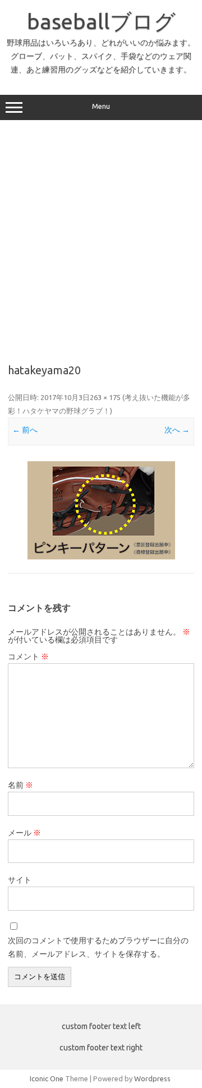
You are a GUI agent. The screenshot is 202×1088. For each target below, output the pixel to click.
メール (24, 832)
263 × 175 (105, 397)
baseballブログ (101, 21)
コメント (28, 656)
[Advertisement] (101, 238)
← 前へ (25, 429)
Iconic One (46, 1078)
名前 (20, 785)
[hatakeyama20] (101, 510)
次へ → (177, 429)
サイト (19, 879)
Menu (101, 106)
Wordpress (152, 1078)
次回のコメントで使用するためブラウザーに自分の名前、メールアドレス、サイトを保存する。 (98, 947)
